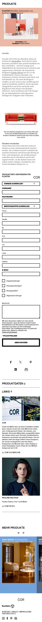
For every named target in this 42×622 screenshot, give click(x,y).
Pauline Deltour (25, 43)
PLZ (3, 236)
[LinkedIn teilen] (16, 369)
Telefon (4, 262)
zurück (19, 532)
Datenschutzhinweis (9, 332)
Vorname (6, 188)
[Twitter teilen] (20, 362)
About (15, 612)
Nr (3, 228)
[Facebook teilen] (11, 362)
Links (6, 391)
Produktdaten (12, 383)
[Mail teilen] (26, 369)
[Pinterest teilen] (30, 362)
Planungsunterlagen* (14, 286)
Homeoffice (16, 61)
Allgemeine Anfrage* (14, 296)
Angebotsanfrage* (13, 281)
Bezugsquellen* (12, 291)
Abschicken (21, 342)
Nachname (7, 197)
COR (25, 42)
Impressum (25, 612)
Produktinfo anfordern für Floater (16, 176)
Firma (4, 211)
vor (23, 532)
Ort (3, 245)
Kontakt (6, 612)
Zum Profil (9, 506)
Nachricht (5, 303)
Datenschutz (9, 613)
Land (4, 253)
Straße (4, 219)
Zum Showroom (12, 452)
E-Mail (5, 270)
